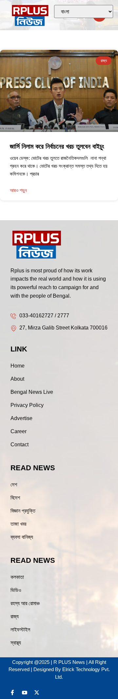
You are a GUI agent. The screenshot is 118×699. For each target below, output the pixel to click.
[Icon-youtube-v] (24, 692)
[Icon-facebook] (12, 692)
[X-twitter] (36, 692)
